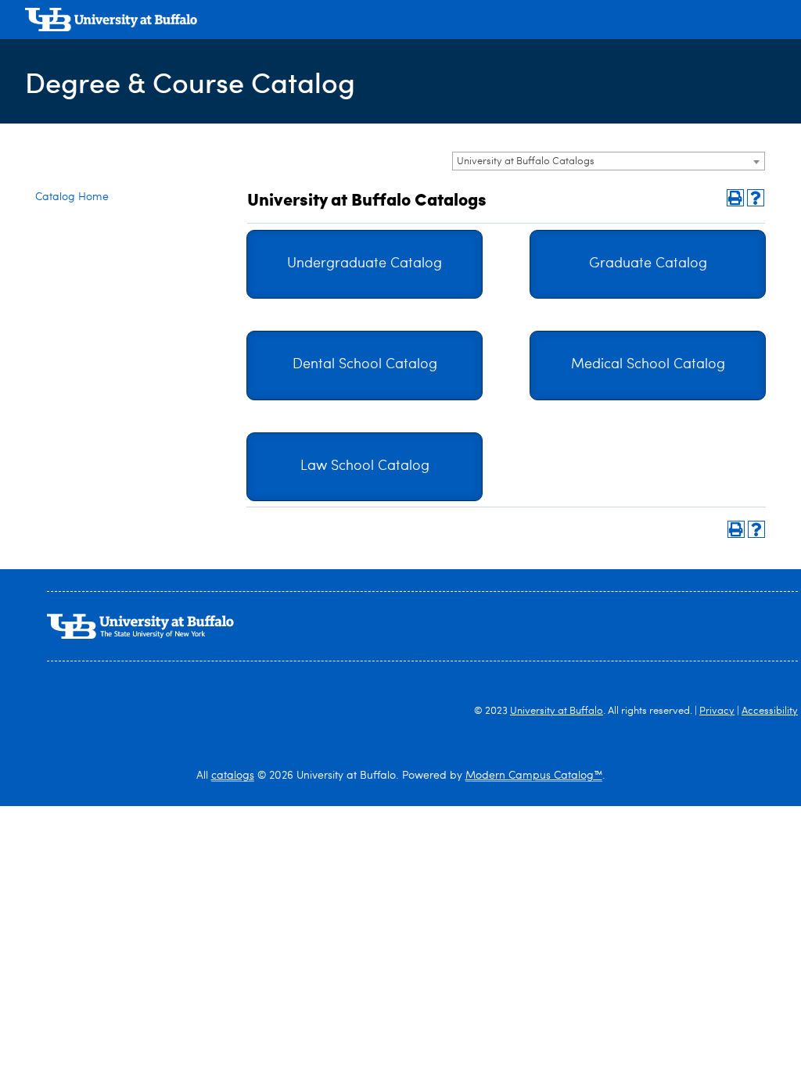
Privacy (717, 711)
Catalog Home (72, 197)
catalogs (232, 775)
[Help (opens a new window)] (755, 197)
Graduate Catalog (648, 264)
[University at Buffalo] (111, 21)
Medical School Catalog (648, 364)
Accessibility (770, 711)
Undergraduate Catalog (364, 264)
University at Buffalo (556, 711)
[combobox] (608, 161)
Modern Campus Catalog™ (533, 775)
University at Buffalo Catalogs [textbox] (525, 161)
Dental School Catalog (365, 364)
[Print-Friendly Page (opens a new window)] (735, 197)
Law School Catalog (364, 466)
